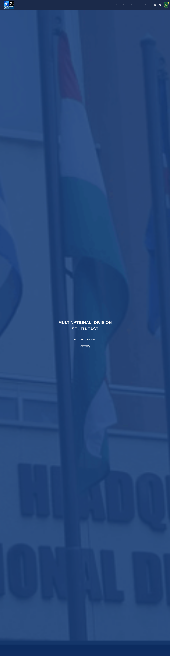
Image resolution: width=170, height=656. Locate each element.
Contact (140, 5)
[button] (159, 4)
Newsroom (133, 5)
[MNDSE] (8, 5)
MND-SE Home (166, 5)
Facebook (146, 5)
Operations (126, 5)
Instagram (150, 5)
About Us (118, 5)
